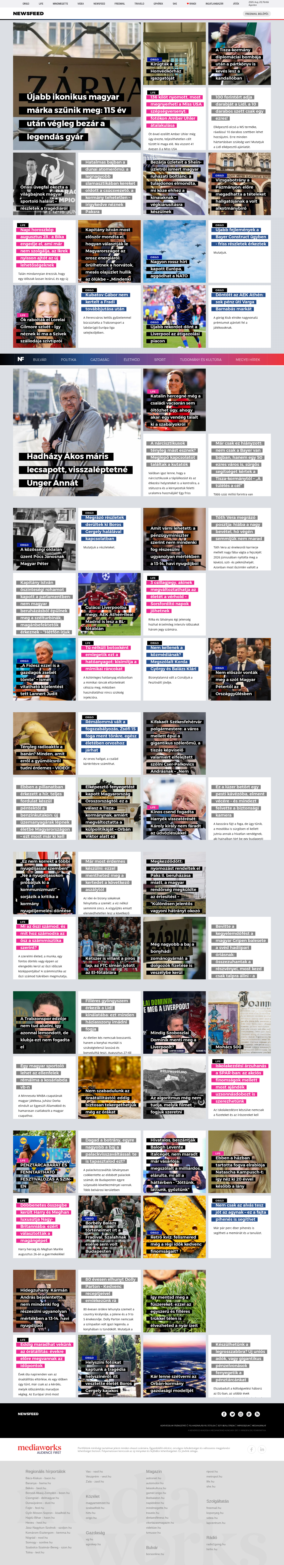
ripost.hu (212, 1471)
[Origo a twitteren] (232, 1414)
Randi (192, 3)
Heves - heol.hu (36, 1522)
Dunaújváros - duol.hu (40, 1503)
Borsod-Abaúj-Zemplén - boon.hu (48, 1493)
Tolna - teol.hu (35, 1552)
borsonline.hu (155, 1554)
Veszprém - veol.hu (98, 1476)
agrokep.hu (93, 1544)
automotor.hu (155, 1483)
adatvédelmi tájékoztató (173, 1426)
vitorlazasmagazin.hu (160, 1522)
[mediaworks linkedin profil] (262, 1449)
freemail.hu (213, 1507)
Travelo (139, 3)
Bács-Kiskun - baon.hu (40, 1478)
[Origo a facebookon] (224, 1414)
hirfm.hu (211, 1549)
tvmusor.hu (153, 1532)
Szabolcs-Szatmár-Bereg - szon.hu (49, 1547)
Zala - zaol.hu (95, 1481)
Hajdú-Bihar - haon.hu (40, 1517)
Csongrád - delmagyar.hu (42, 1498)
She (175, 3)
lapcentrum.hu (215, 1522)
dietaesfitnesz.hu (157, 1517)
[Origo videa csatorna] (249, 1414)
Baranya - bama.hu (38, 1483)
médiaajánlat (259, 1426)
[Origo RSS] (257, 1414)
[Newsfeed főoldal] (28, 1414)
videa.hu (212, 1517)
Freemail (120, 3)
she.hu (210, 1486)
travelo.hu (152, 1512)
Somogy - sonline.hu (39, 1542)
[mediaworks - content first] (39, 1449)
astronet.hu (153, 1478)
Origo (26, 3)
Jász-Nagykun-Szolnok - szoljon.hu (49, 1527)
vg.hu (89, 1539)
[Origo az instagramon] (240, 1414)
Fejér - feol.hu (35, 1507)
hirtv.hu (90, 1512)
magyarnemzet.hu (98, 1503)
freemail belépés (256, 14)
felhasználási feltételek (202, 1426)
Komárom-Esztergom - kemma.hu (48, 1532)
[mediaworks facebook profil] (251, 1449)
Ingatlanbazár (214, 3)
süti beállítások (226, 1426)
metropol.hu (214, 1476)
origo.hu (91, 1517)
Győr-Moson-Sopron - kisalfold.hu (48, 1512)
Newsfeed (99, 3)
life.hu (210, 1481)
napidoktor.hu (155, 1503)
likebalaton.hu (155, 1498)
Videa (81, 3)
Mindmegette (60, 3)
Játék (236, 3)
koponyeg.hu (214, 1512)
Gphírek (158, 3)
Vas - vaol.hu (94, 1471)
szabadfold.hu (95, 1507)
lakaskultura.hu (156, 1488)
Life (41, 3)
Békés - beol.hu (36, 1488)
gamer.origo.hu (156, 1493)
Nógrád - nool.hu (37, 1537)
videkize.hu (153, 1527)
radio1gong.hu (216, 1544)
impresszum (243, 1426)
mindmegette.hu (157, 1507)
